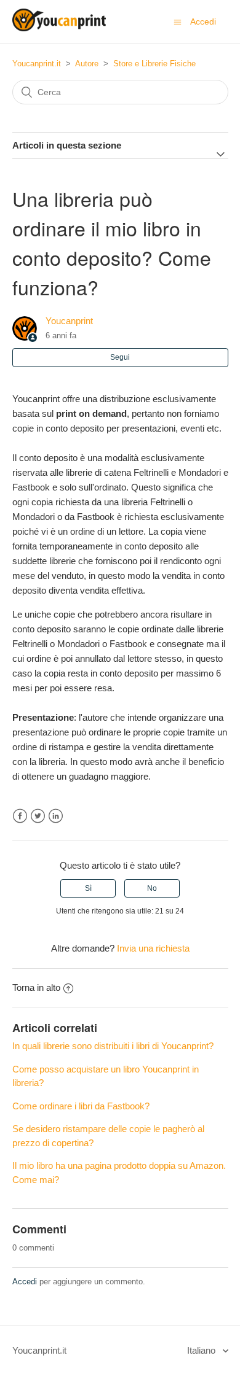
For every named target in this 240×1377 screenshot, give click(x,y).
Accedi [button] (203, 21)
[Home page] (59, 28)
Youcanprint (69, 321)
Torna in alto (36, 987)
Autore (86, 63)
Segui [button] (120, 357)
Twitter (38, 816)
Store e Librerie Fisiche (154, 63)
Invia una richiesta (153, 948)
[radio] (88, 888)
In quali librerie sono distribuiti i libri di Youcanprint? (113, 1046)
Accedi (24, 1281)
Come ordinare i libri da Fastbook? (81, 1106)
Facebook (20, 816)
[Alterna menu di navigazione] (178, 22)
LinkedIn (55, 816)
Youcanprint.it (36, 63)
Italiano (202, 1350)
